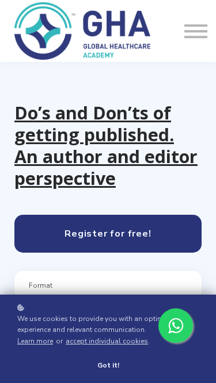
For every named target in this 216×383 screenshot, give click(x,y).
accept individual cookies (107, 341)
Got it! (108, 365)
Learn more (35, 341)
